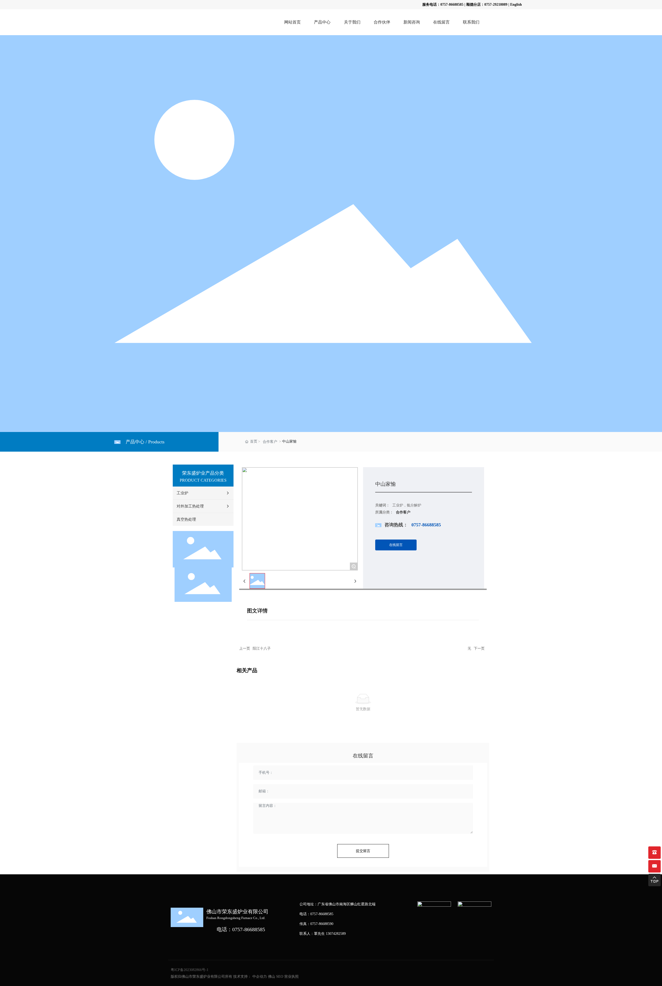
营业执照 (291, 977)
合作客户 (270, 442)
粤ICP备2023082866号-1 (189, 970)
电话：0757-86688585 (241, 929)
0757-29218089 (495, 4)
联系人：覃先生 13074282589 (322, 934)
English (516, 4)
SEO (279, 977)
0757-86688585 (451, 4)
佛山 (271, 977)
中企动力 (259, 977)
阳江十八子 (262, 648)
